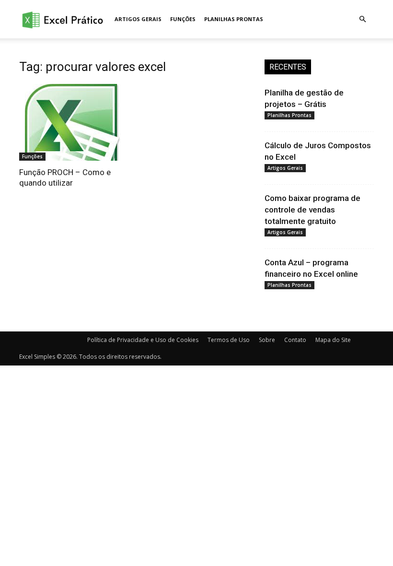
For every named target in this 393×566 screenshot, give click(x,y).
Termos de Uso (229, 340)
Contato (295, 340)
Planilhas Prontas (233, 19)
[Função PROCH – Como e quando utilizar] (73, 122)
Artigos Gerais (138, 19)
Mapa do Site (333, 340)
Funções (183, 19)
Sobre (267, 340)
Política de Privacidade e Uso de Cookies (142, 340)
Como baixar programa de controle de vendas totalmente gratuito (312, 209)
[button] (362, 19)
